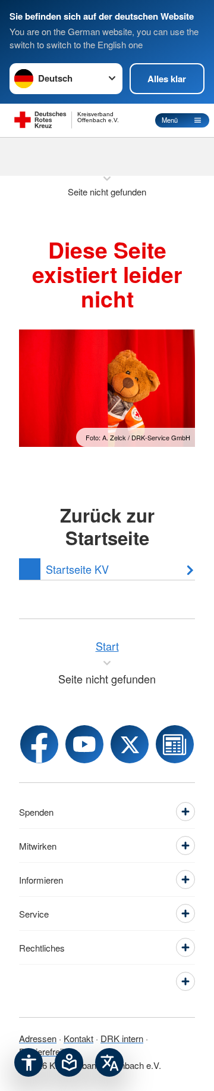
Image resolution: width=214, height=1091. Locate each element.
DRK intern (121, 1038)
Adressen (37, 1038)
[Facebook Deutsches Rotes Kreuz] (39, 744)
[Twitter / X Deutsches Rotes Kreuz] (130, 744)
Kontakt (78, 1038)
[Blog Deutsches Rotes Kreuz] (175, 744)
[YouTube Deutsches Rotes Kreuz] (84, 744)
